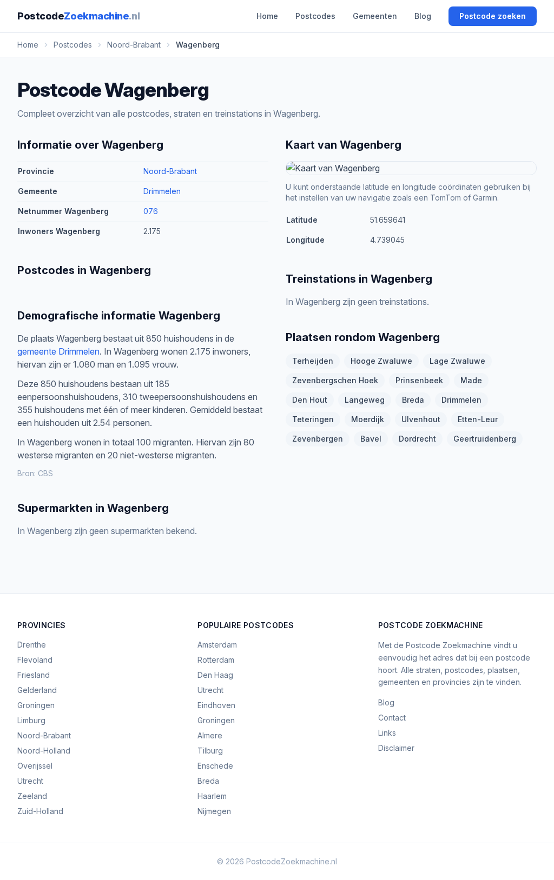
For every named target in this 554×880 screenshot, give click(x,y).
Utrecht (30, 780)
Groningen (36, 705)
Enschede (215, 765)
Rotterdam (215, 659)
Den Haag (215, 674)
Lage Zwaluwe (457, 360)
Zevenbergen (317, 438)
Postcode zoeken (492, 16)
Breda (413, 399)
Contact (392, 717)
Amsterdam (217, 644)
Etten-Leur (478, 419)
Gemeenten (375, 16)
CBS (45, 473)
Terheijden (312, 360)
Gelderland (37, 690)
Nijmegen (214, 811)
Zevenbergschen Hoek (335, 380)
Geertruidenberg (484, 438)
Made (471, 380)
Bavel (370, 438)
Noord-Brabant (170, 171)
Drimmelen (162, 191)
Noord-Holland (43, 750)
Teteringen (313, 419)
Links (387, 732)
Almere (209, 735)
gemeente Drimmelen (58, 351)
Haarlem (212, 796)
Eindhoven (216, 705)
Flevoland (34, 659)
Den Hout (309, 399)
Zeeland (32, 796)
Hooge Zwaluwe (381, 360)
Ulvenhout (420, 419)
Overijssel (34, 765)
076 (150, 211)
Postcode (78, 16)
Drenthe (31, 644)
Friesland (33, 674)
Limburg (31, 720)
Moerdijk (367, 419)
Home (267, 16)
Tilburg (210, 750)
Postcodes (315, 16)
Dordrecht (417, 438)
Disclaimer (396, 747)
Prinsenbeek (419, 380)
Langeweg (365, 399)
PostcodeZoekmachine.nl (291, 861)
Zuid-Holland (40, 811)
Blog (422, 16)
